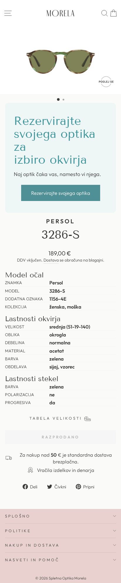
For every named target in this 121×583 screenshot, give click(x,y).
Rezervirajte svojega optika (60, 193)
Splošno (18, 516)
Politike (18, 530)
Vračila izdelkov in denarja (65, 470)
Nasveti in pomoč (32, 559)
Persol (60, 221)
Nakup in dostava (32, 545)
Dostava (51, 260)
